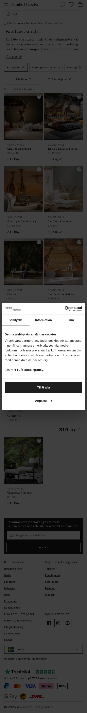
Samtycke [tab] (16, 320)
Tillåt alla (43, 387)
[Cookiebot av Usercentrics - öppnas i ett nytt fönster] (64, 308)
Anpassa (41, 400)
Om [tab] (71, 320)
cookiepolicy (33, 369)
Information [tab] (43, 320)
